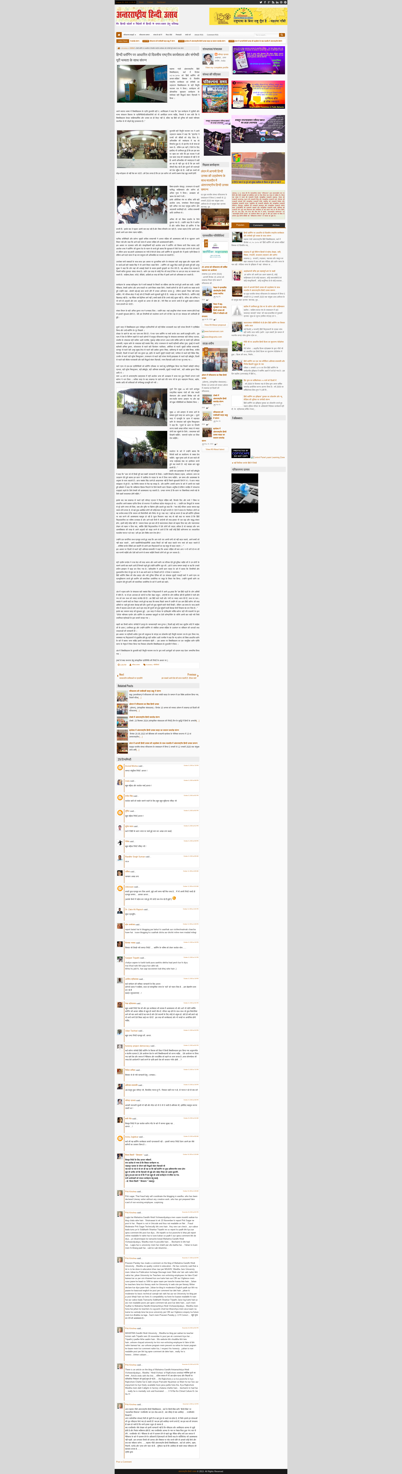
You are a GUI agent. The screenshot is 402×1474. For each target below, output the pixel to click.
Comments (258, 225)
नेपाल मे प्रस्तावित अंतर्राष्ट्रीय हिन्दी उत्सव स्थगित (219, 290)
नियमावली (178, 35)
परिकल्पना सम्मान (144, 35)
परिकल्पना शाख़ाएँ (129, 35)
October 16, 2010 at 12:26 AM (190, 1154)
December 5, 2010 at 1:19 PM (190, 1404)
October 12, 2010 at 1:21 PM (191, 957)
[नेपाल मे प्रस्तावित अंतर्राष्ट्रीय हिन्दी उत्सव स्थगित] (207, 291)
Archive (276, 225)
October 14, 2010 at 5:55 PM (191, 1100)
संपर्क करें (188, 35)
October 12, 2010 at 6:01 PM (191, 1045)
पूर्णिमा (127, 811)
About (141, 2)
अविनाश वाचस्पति (131, 1085)
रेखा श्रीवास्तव (130, 1003)
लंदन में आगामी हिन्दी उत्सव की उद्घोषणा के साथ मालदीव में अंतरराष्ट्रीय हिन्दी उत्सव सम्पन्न (238, 41)
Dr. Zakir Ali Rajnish (134, 909)
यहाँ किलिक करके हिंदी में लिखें (245, 463)
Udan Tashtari (131, 1031)
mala (127, 781)
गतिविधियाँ (156, 665)
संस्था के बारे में (157, 35)
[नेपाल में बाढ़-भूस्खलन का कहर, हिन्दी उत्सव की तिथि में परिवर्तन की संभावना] (207, 308)
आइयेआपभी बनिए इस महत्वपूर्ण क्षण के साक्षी (259, 271)
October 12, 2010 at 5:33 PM (191, 1030)
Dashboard (161, 2)
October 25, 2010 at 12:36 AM (190, 1191)
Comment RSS (212, 35)
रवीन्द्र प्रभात (136, 665)
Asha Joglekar (131, 1137)
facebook (265, 2)
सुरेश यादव (129, 826)
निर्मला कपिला (130, 1070)
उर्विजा (127, 871)
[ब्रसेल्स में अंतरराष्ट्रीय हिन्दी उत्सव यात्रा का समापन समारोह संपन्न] (207, 432)
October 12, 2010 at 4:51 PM (191, 1003)
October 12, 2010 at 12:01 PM (190, 909)
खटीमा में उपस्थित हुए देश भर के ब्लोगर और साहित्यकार (264, 306)
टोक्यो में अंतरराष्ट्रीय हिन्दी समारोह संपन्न (219, 398)
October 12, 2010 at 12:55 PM (190, 924)
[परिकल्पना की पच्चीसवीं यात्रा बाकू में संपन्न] (207, 416)
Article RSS (199, 35)
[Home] (118, 48)
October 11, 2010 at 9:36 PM (191, 841)
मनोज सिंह (129, 796)
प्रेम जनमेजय (130, 924)
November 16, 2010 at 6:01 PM (190, 1212)
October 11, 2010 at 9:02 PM (191, 810)
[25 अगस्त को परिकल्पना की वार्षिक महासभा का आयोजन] (215, 251)
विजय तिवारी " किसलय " (134, 1155)
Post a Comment (124, 1462)
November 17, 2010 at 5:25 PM (190, 1258)
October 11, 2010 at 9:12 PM (191, 826)
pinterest (285, 2)
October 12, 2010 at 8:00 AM (191, 856)
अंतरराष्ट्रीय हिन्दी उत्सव (187, 1471)
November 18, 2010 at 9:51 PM (190, 1328)
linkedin (277, 2)
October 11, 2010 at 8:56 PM (191, 780)
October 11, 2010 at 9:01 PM (191, 795)
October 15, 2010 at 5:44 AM (191, 1118)
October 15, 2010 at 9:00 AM (191, 1136)
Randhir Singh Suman (135, 856)
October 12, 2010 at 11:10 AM (190, 886)
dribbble (281, 2)
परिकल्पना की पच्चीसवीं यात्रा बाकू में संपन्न (138, 41)
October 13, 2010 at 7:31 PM (191, 1069)
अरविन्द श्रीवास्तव (131, 979)
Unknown (129, 887)
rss (273, 2)
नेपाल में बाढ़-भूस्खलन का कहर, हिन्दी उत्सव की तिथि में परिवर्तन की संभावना (214, 310)
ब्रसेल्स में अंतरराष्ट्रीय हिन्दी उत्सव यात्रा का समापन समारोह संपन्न (181, 41)
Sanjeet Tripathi (132, 958)
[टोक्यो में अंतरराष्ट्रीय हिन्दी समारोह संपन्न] (207, 399)
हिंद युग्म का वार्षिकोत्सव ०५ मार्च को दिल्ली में (260, 380)
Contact (150, 2)
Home (119, 35)
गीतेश (127, 841)
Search (282, 35)
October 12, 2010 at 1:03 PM (191, 942)
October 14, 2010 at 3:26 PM (191, 1084)
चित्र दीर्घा (169, 35)
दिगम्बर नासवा (130, 943)
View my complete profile (216, 67)
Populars (240, 225)
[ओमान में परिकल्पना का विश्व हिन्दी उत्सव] (215, 359)
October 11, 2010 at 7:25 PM (191, 765)
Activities (149, 665)
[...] (139, 697)
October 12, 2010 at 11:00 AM (190, 871)
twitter (261, 2)
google (269, 2)
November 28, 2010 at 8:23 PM (190, 1364)
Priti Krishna (130, 1191)
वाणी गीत (128, 1118)
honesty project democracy (137, 1046)
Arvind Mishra (131, 766)
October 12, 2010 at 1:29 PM (191, 978)
